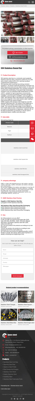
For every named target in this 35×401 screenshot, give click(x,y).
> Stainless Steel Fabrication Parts (12, 379)
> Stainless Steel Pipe (8, 364)
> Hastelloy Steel (7, 376)
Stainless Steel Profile (21, 6)
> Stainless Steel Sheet (9, 372)
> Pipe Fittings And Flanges (10, 369)
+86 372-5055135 (12, 350)
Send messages (17, 276)
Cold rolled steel (5, 389)
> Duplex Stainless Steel (9, 374)
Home (7, 6)
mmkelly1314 (13, 355)
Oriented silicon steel (16, 385)
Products (12, 6)
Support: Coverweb (17, 396)
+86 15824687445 (20, 347)
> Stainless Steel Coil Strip (10, 362)
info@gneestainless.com (15, 344)
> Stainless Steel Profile (9, 367)
